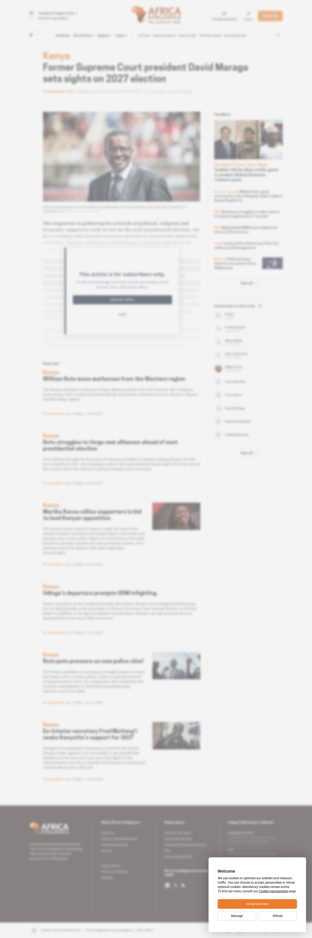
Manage (237, 916)
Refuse (278, 916)
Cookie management (273, 891)
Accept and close (257, 904)
